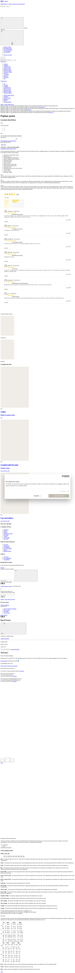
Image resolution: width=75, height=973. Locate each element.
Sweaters (6, 64)
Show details (63, 491)
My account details (8, 49)
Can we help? (7, 52)
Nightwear (6, 99)
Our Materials (7, 547)
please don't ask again (10, 599)
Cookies (5, 536)
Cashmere (6, 96)
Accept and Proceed (59, 495)
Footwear (6, 73)
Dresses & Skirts (7, 70)
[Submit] (26, 575)
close (2, 762)
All (4, 83)
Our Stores (6, 557)
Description (3, 148)
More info (3, 144)
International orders (8, 533)
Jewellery (6, 76)
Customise (36, 495)
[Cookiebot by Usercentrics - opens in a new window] (63, 476)
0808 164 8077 (4, 4)
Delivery (6, 531)
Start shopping (4, 661)
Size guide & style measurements (8, 141)
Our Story (6, 544)
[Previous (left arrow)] (3, 760)
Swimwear (6, 77)
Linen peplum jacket (9, 104)
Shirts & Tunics (7, 68)
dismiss (2, 599)
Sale (4, 78)
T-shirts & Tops (7, 66)
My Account (6, 610)
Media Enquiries (7, 551)
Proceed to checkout (5, 649)
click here (21, 671)
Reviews (12, 148)
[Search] (12, 23)
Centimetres (5, 845)
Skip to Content (4, 1)
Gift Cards (6, 539)
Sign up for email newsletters (7, 569)
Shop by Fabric (7, 98)
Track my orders (7, 47)
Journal (5, 100)
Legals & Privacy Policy (6, 586)
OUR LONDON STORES (10, 608)
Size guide (6, 535)
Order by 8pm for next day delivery (16, 4)
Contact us (6, 529)
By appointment (7, 51)
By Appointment (7, 102)
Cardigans (6, 65)
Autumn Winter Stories (9, 95)
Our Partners (6, 546)
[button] (14, 200)
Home (2, 104)
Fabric (7, 148)
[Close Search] (3, 58)
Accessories (6, 74)
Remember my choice (13, 661)
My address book (7, 48)
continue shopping (5, 605)
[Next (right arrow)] (12, 760)
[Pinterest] (2, 583)
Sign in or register (8, 55)
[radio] (1, 136)
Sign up (2, 596)
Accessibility (6, 559)
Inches (3, 846)
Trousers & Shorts (8, 72)
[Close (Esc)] (7, 760)
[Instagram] (4, 583)
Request (2, 567)
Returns (5, 532)
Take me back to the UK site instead (9, 666)
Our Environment (8, 548)
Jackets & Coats (7, 69)
